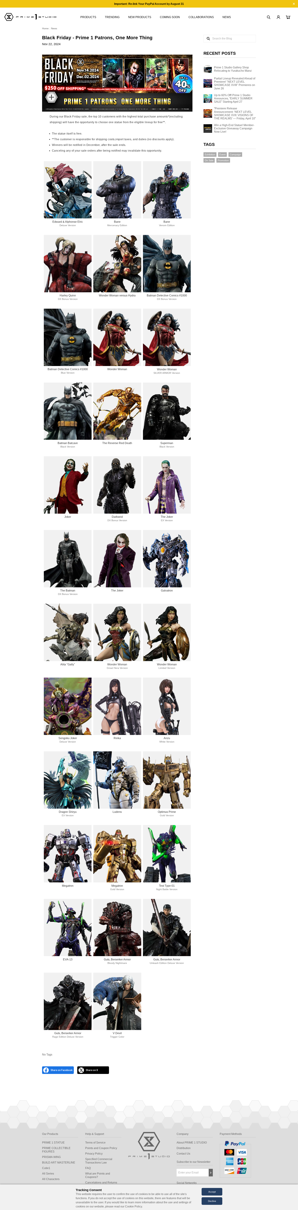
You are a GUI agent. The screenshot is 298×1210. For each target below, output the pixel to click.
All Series (48, 1173)
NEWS (226, 17)
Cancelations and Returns (101, 1182)
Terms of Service (95, 1142)
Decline (212, 1201)
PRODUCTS (88, 17)
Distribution (184, 1148)
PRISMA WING (51, 1157)
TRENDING (112, 17)
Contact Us (183, 1153)
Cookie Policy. (134, 1206)
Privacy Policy (94, 1153)
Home (45, 28)
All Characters (50, 1179)
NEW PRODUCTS (139, 17)
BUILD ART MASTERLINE (58, 1162)
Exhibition (210, 154)
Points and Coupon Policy (101, 1148)
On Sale (209, 160)
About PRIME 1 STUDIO (192, 1142)
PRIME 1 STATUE (53, 1142)
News (54, 28)
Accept (212, 1191)
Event (222, 154)
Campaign (235, 154)
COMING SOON (170, 17)
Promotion (223, 160)
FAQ (88, 1168)
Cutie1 (46, 1168)
